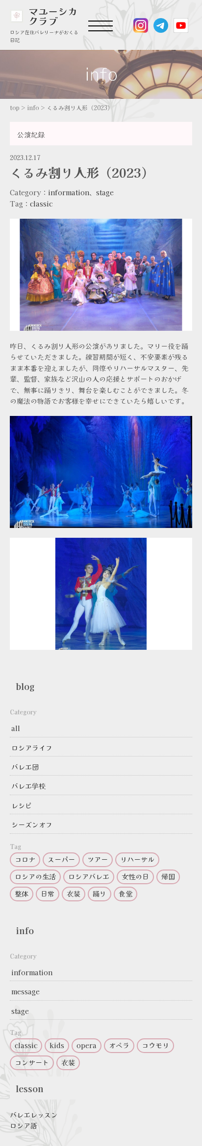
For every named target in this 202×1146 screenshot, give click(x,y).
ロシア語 (23, 1125)
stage (105, 192)
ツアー (97, 859)
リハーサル (137, 859)
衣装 (73, 893)
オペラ (119, 1045)
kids (57, 1045)
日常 (47, 893)
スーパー (61, 859)
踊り (99, 893)
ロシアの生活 (35, 876)
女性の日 (135, 876)
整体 (21, 893)
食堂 (125, 893)
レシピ (21, 805)
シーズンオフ (31, 824)
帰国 (168, 876)
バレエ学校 (28, 786)
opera (86, 1045)
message (25, 991)
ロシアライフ (31, 748)
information (68, 192)
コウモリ (155, 1045)
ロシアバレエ (88, 876)
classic (41, 203)
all (15, 728)
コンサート (32, 1062)
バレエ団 (25, 767)
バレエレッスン (34, 1115)
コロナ (25, 859)
